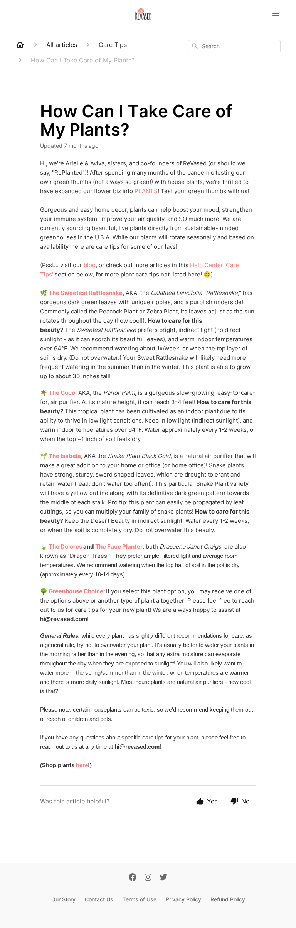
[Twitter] (163, 877)
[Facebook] (132, 877)
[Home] (20, 44)
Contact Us (99, 899)
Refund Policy (227, 899)
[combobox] (234, 46)
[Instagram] (148, 877)
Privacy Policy (183, 899)
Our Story (63, 899)
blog (90, 265)
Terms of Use (139, 899)
